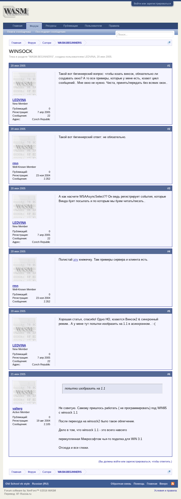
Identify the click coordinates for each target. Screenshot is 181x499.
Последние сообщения (50, 31)
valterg (17, 408)
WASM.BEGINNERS (41, 56)
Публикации (70, 25)
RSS (172, 483)
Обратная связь (121, 483)
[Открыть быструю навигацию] (169, 42)
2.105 (47, 424)
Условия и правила (165, 490)
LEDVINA (90, 56)
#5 (168, 311)
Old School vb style (17, 483)
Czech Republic (41, 119)
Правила (114, 25)
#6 (168, 374)
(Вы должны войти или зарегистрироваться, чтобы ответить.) (135, 461)
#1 (168, 65)
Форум (34, 26)
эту (75, 259)
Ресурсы (51, 25)
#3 (168, 188)
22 (48, 115)
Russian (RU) (40, 483)
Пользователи (93, 25)
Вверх (164, 483)
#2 (168, 128)
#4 (168, 251)
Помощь (139, 483)
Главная (17, 25)
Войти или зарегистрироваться (152, 3)
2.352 (47, 178)
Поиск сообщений (19, 31)
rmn (15, 163)
